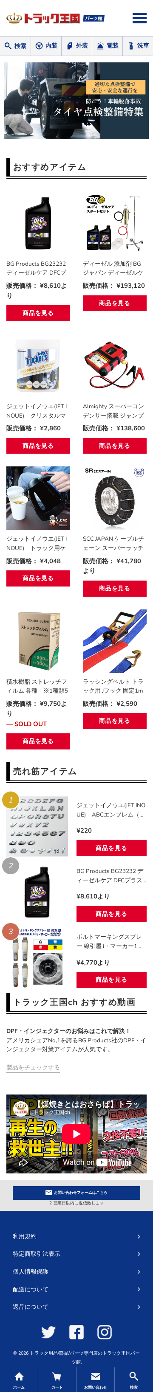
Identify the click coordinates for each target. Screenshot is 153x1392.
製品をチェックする (33, 1068)
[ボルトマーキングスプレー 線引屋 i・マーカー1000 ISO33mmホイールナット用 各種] (37, 958)
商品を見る (38, 313)
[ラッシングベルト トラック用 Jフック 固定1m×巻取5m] (115, 641)
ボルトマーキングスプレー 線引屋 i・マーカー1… (109, 941)
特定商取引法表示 (36, 1254)
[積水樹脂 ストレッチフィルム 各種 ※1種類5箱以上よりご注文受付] (38, 641)
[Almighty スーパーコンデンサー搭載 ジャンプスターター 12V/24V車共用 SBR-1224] (115, 366)
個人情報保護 (30, 1272)
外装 (82, 46)
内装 (51, 46)
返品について (30, 1307)
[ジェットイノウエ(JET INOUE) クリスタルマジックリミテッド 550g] (38, 366)
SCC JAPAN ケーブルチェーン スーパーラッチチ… (113, 544)
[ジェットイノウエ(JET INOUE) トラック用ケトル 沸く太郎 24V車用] (38, 498)
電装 (113, 46)
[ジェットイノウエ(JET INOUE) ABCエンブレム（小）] (37, 826)
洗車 (143, 46)
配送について (30, 1289)
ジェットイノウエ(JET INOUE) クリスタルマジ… (36, 411)
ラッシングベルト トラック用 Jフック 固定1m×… (113, 687)
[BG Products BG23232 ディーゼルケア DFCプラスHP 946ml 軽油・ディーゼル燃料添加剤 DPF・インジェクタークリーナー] (38, 223)
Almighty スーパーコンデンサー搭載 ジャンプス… (113, 411)
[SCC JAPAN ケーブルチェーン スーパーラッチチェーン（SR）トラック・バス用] (115, 498)
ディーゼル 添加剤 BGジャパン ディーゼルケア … (113, 269)
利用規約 (25, 1236)
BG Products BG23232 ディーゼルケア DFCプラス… (36, 269)
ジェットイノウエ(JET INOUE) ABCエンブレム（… (110, 810)
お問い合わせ (81, 1192)
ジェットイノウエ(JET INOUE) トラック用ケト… (36, 544)
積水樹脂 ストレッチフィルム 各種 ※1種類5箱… (37, 687)
